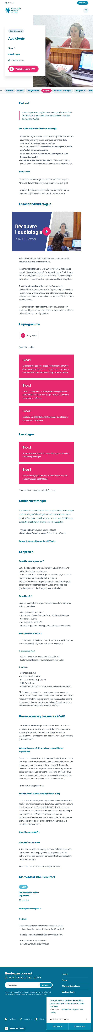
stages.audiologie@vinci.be (44, 490)
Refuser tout (57, 1026)
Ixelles (21, 60)
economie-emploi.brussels (49, 866)
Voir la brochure (22, 69)
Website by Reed (17, 1028)
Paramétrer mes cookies (59, 1019)
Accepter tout (79, 1026)
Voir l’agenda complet (29, 908)
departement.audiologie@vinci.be (34, 944)
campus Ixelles (56, 925)
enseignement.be (36, 785)
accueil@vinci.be (55, 934)
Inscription (82, 3)
